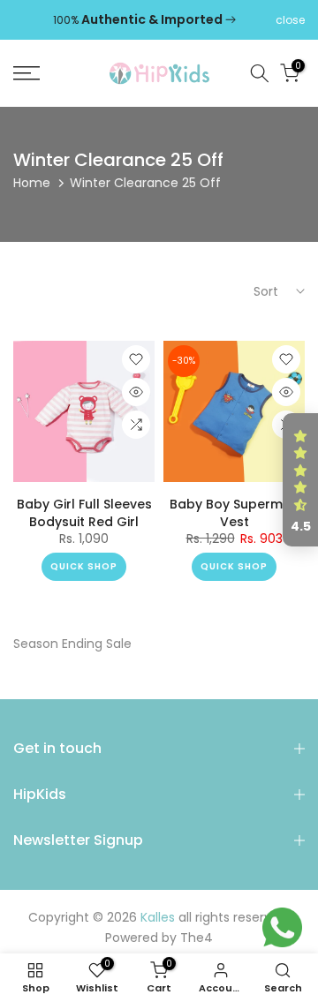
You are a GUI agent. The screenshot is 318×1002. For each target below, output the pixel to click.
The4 (196, 938)
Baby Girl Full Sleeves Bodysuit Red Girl (84, 513)
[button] (300, 480)
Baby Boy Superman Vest (234, 513)
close (290, 20)
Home (31, 183)
